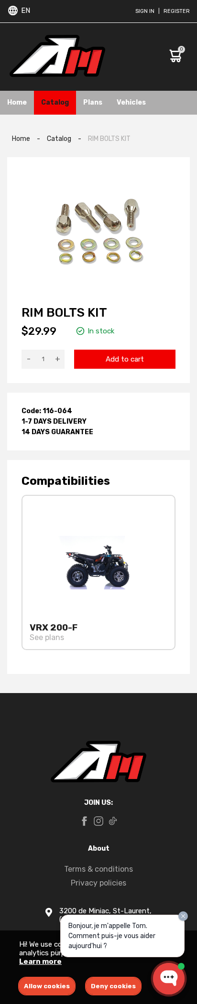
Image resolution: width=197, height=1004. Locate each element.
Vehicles (131, 102)
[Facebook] (84, 822)
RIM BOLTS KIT (109, 139)
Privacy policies (98, 882)
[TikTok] (113, 822)
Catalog (55, 102)
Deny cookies (113, 986)
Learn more (40, 961)
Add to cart (125, 359)
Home (17, 102)
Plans (92, 102)
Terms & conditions (98, 869)
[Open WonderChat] (169, 978)
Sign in (144, 11)
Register (177, 11)
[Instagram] (98, 822)
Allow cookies (47, 986)
